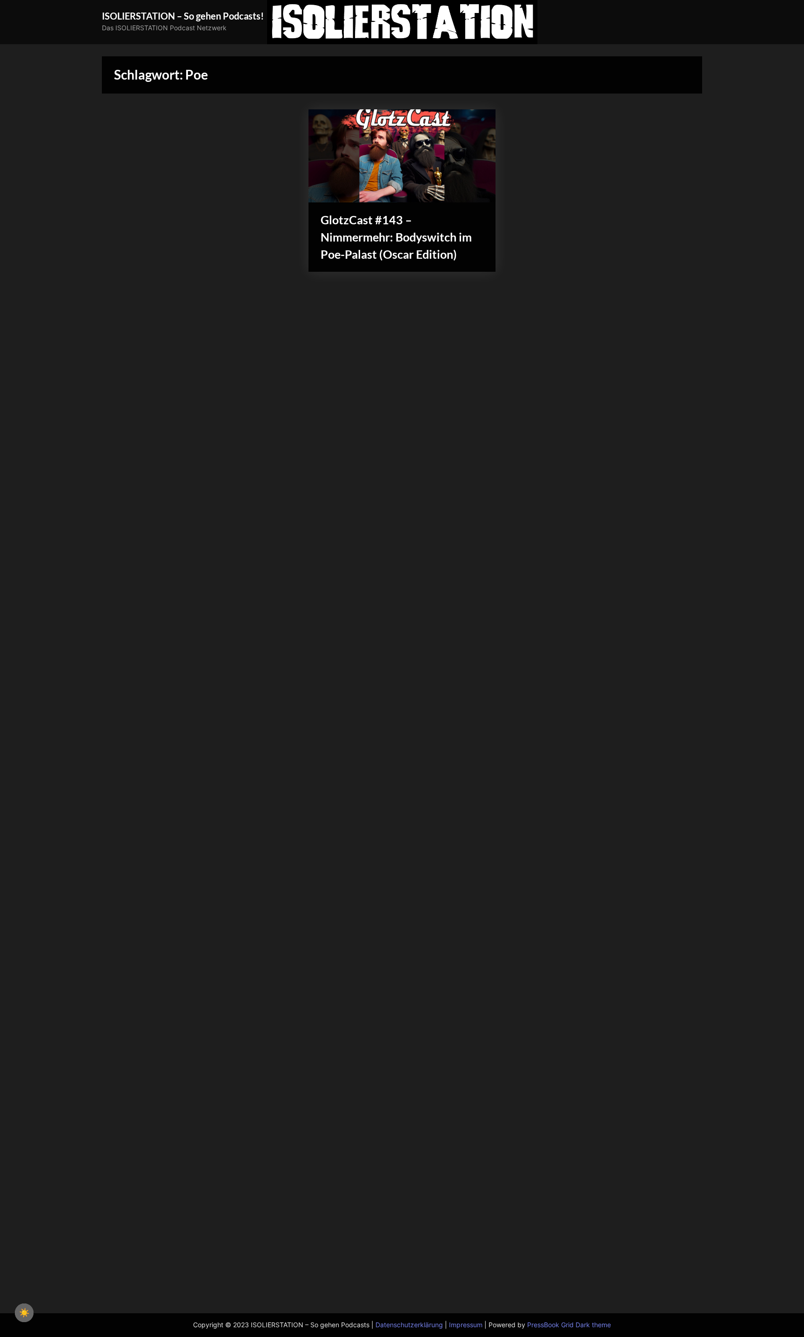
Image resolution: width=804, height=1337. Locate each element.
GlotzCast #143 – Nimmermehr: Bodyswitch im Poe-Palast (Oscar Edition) (396, 237)
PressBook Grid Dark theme (569, 1325)
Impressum (465, 1325)
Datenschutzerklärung (409, 1325)
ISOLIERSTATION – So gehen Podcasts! (183, 15)
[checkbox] (24, 1312)
